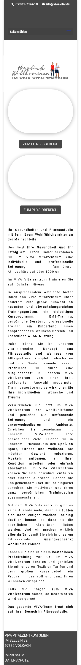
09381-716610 (27, 4)
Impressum (14, 655)
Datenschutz (17, 660)
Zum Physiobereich (40, 210)
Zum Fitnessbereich (40, 144)
